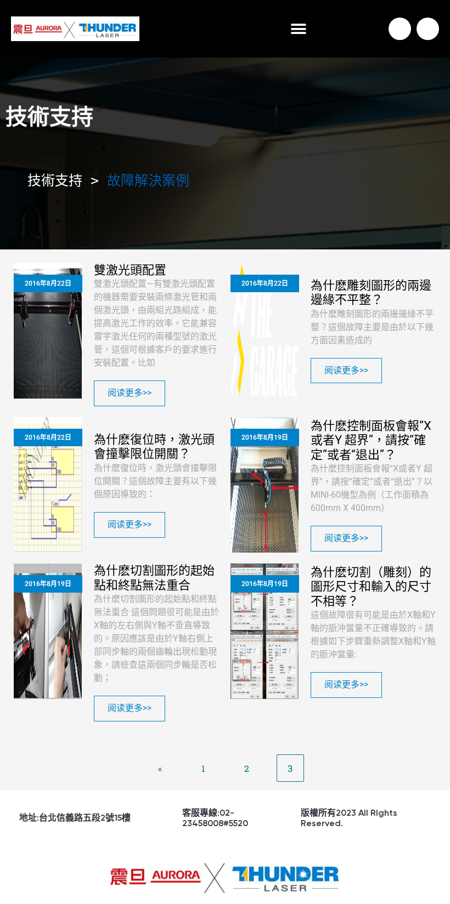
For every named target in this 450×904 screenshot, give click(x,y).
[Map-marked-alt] (428, 29)
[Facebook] (400, 29)
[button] (298, 28)
